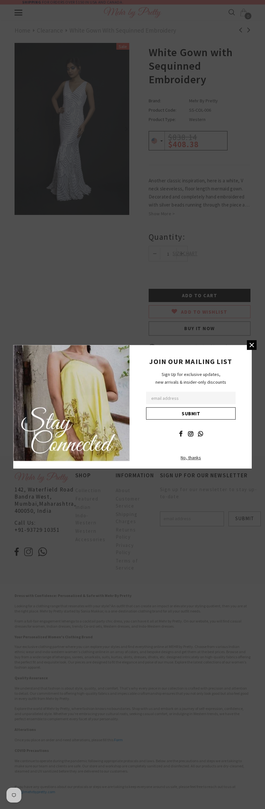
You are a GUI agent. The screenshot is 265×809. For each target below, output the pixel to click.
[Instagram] (191, 433)
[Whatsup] (201, 433)
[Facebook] (181, 433)
